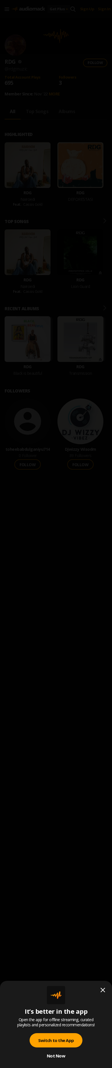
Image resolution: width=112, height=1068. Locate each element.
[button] (56, 534)
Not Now (56, 1056)
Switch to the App (56, 1040)
